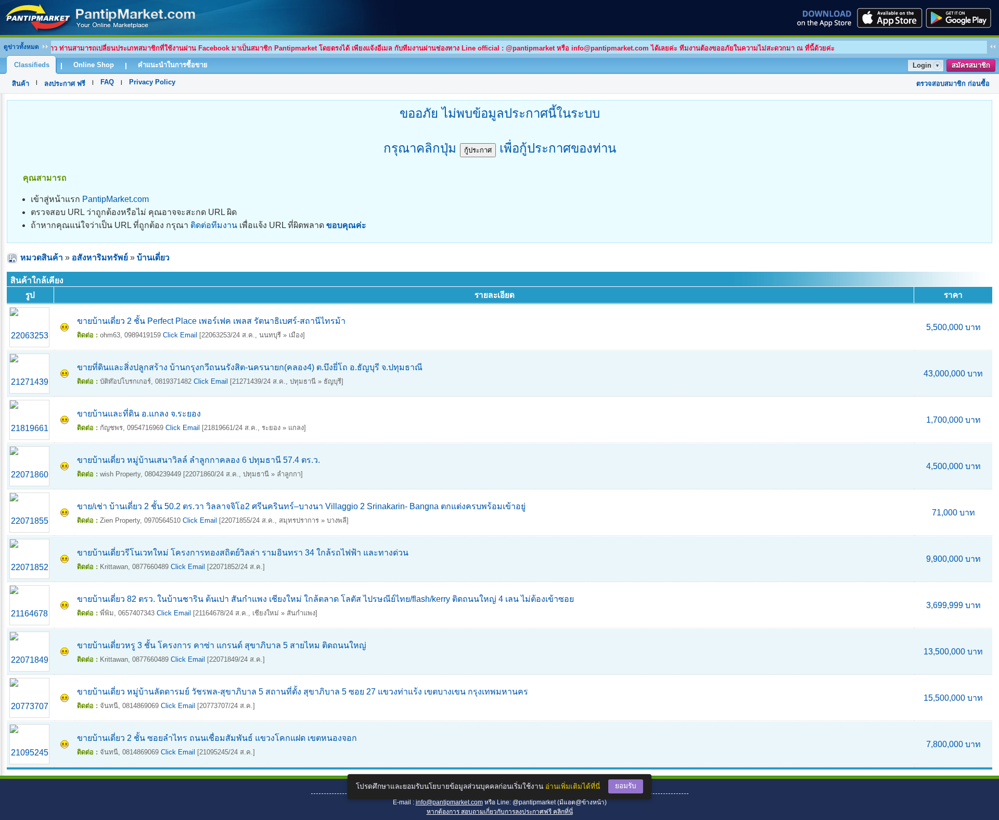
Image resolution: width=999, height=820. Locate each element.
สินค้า (20, 83)
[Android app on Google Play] (961, 17)
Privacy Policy (152, 82)
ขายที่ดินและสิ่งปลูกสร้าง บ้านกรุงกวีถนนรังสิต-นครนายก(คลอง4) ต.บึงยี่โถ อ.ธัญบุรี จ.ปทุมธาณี (249, 367)
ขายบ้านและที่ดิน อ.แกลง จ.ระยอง (139, 413)
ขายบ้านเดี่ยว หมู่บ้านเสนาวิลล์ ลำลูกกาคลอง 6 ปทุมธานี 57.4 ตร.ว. (198, 460)
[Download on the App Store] (888, 17)
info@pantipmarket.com (449, 802)
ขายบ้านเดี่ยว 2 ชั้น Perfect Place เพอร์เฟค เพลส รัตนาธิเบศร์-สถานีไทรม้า (211, 321)
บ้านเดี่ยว (153, 257)
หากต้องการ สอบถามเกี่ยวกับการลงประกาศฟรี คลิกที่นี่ (500, 811)
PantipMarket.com (115, 199)
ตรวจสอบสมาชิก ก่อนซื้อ (953, 83)
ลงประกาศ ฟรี (64, 83)
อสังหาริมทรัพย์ (100, 257)
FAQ (107, 82)
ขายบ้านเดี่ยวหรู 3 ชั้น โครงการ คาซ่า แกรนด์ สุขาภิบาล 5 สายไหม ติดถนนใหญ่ (221, 645)
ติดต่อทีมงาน (213, 225)
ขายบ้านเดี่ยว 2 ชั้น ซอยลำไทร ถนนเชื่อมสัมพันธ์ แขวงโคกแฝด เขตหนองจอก (217, 738)
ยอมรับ (625, 786)
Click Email (180, 335)
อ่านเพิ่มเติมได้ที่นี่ (572, 786)
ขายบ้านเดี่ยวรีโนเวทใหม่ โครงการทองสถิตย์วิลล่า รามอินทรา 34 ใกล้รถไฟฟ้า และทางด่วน (242, 552)
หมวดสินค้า (41, 257)
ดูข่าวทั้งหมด (21, 47)
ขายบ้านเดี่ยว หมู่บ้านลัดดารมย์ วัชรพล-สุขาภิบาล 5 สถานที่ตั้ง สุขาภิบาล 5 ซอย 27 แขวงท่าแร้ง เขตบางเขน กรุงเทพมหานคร (302, 691)
